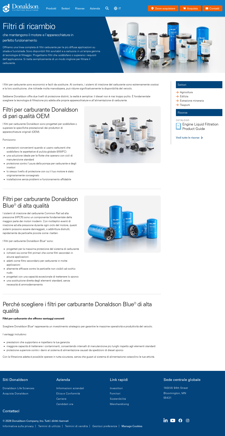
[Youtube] (174, 423)
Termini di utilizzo (49, 426)
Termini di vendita (76, 426)
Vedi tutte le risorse (187, 137)
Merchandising (119, 404)
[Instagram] (189, 423)
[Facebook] (181, 423)
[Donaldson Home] (23, 8)
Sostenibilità (118, 398)
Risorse (79, 8)
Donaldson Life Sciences (18, 388)
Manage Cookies (132, 426)
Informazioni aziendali (70, 388)
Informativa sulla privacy (18, 426)
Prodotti (51, 8)
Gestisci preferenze (104, 426)
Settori (65, 8)
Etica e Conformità (68, 393)
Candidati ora (64, 404)
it (120, 8)
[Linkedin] (167, 423)
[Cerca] (107, 8)
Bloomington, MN (175, 393)
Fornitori (115, 393)
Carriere (61, 398)
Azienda (95, 8)
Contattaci (11, 411)
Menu (47, 2)
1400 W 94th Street (176, 387)
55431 (168, 397)
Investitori (116, 388)
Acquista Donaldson (15, 393)
